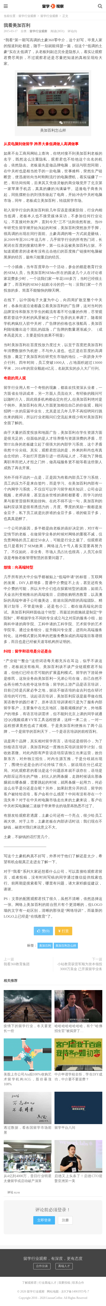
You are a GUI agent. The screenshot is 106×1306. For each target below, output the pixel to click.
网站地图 (53, 1291)
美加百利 (45, 945)
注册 (65, 1220)
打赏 (65, 931)
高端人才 (64, 1266)
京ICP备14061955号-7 (75, 1291)
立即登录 (44, 1220)
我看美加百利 (17, 25)
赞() (46, 931)
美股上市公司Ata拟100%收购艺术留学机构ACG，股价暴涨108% (28, 1079)
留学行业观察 (53, 6)
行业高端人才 (47, 1282)
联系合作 (78, 1282)
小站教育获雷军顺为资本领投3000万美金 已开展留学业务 (79, 966)
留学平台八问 (64, 1127)
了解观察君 (29, 1282)
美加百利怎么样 (65, 945)
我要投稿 (64, 1282)
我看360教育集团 (17, 964)
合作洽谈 (42, 1266)
